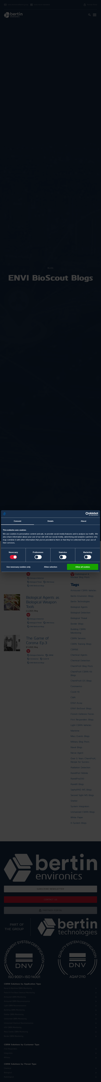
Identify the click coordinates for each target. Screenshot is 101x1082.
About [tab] (83, 521)
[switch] (38, 557)
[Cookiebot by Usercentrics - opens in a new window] (87, 514)
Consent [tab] (17, 521)
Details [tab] (51, 521)
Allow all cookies (82, 567)
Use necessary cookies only (18, 567)
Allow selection (50, 567)
